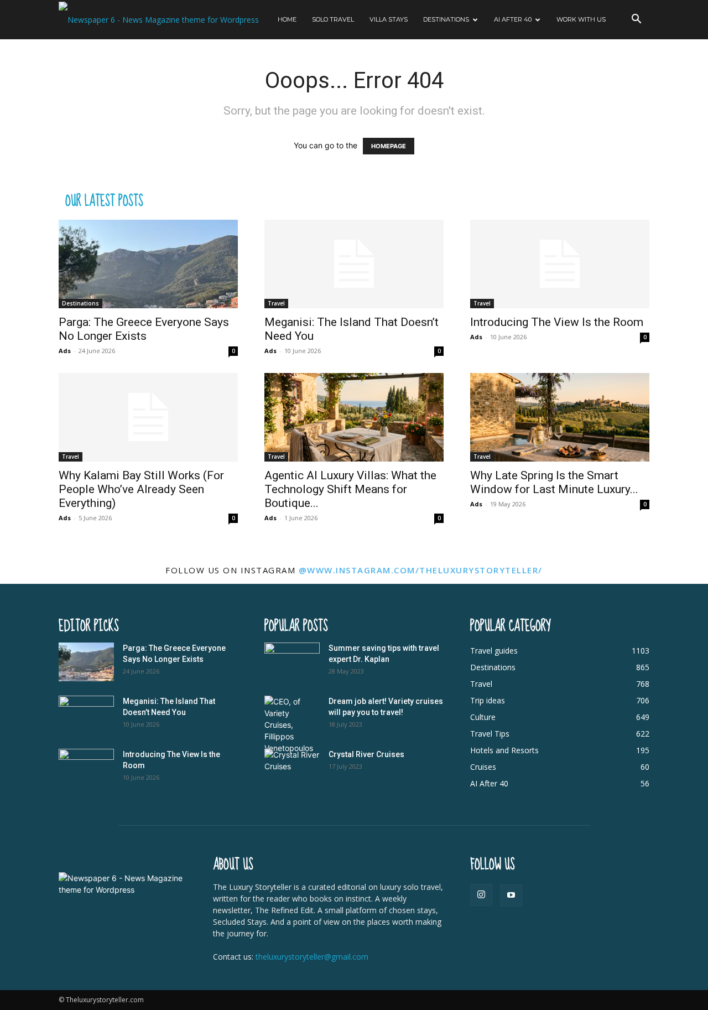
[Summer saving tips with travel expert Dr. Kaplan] (292, 662)
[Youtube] (511, 895)
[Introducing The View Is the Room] (559, 264)
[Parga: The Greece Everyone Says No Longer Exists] (148, 264)
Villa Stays (388, 19)
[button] (636, 20)
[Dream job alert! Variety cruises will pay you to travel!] (292, 725)
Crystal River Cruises (366, 754)
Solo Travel (333, 19)
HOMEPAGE (388, 146)
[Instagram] (481, 895)
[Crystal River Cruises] (292, 768)
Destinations (446, 19)
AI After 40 (513, 19)
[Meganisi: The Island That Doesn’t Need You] (354, 264)
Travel (276, 303)
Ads (65, 350)
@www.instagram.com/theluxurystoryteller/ (421, 570)
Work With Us (581, 19)
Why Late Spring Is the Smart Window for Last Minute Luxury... (554, 482)
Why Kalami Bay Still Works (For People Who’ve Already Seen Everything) (141, 489)
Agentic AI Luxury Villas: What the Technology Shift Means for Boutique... (350, 489)
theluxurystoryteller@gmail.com (312, 956)
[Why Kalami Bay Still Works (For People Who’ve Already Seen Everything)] (148, 417)
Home (287, 19)
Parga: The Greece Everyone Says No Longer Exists (144, 329)
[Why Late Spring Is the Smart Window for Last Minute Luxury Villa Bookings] (559, 417)
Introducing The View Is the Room (556, 322)
